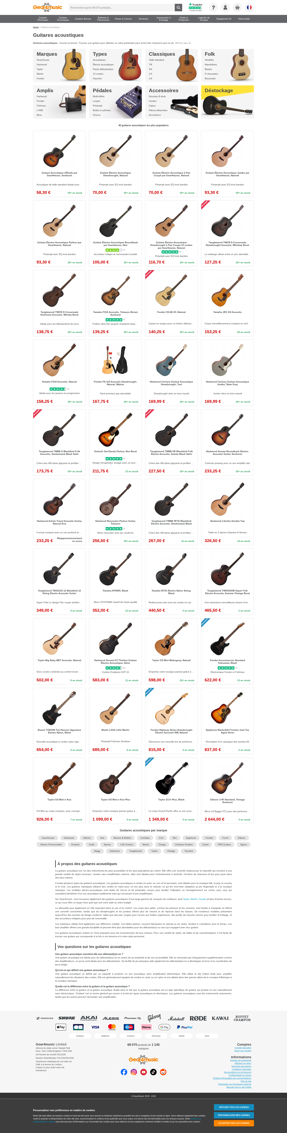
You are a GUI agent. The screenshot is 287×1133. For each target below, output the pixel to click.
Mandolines (211, 64)
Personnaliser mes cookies (234, 1115)
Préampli (97, 105)
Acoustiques (99, 60)
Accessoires (164, 90)
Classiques (162, 54)
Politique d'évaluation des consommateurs (232, 1078)
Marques (47, 54)
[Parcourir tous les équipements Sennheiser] (47, 1018)
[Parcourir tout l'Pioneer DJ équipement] (135, 1018)
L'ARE (40, 110)
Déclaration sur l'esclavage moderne (234, 1084)
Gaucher (97, 78)
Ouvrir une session (242, 1051)
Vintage (171, 851)
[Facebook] (124, 1074)
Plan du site (246, 1081)
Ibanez (107, 844)
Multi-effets (98, 96)
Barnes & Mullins (122, 838)
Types (100, 54)
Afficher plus (181, 43)
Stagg (97, 851)
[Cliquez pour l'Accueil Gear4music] (47, 7)
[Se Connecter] (225, 7)
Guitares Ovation (184, 844)
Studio (182, 1036)
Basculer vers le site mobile (239, 1087)
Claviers (131, 1036)
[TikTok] (153, 1074)
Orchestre (156, 1036)
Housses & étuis (157, 96)
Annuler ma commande (240, 1060)
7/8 (150, 64)
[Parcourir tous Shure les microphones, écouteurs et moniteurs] (69, 1018)
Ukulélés (209, 60)
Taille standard (156, 60)
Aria (102, 838)
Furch (225, 838)
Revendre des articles (241, 1066)
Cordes (152, 101)
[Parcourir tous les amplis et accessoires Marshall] (179, 1018)
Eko (175, 838)
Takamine (114, 851)
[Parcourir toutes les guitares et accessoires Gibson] (157, 1018)
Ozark (205, 844)
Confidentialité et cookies (240, 1075)
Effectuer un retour (243, 1063)
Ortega (162, 844)
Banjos (208, 69)
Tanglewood (135, 851)
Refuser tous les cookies (234, 1107)
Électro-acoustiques (103, 64)
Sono (207, 1036)
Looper (96, 101)
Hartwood (42, 64)
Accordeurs (155, 115)
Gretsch (75, 844)
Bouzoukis (210, 78)
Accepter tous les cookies (233, 1123)
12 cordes (98, 73)
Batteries (105, 1036)
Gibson (241, 838)
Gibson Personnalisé (51, 844)
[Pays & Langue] (249, 7)
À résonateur (211, 73)
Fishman (41, 105)
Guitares (80, 1036)
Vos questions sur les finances (237, 1072)
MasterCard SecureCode (206, 1027)
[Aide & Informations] (213, 7)
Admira (87, 838)
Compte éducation (243, 1048)
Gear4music (43, 60)
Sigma (243, 844)
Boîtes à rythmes (102, 110)
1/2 (150, 73)
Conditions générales (241, 1069)
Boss (39, 115)
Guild (91, 844)
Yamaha (188, 851)
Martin (40, 73)
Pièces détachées (158, 110)
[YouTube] (143, 1074)
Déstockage (219, 90)
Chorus (96, 115)
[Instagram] (134, 1074)
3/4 (150, 69)
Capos (152, 105)
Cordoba (145, 838)
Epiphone (191, 838)
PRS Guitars (224, 844)
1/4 (150, 78)
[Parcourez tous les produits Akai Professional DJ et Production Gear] (91, 1018)
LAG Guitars (126, 844)
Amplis (45, 90)
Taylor (40, 69)
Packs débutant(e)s (103, 69)
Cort (161, 838)
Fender (40, 78)
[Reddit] (163, 1074)
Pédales (102, 90)
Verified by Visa (225, 1027)
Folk (210, 54)
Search (178, 7)
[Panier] (237, 7)
